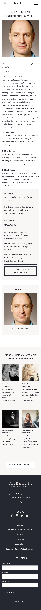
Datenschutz (19, 544)
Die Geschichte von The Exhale (19, 529)
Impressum (19, 539)
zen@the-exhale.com (20, 497)
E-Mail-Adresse (8, 563)
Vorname (5, 572)
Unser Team (20, 534)
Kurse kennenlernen (20, 465)
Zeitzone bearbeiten (14, 213)
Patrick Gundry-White (20, 16)
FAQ (20, 502)
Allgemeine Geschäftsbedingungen (19, 549)
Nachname (5, 581)
